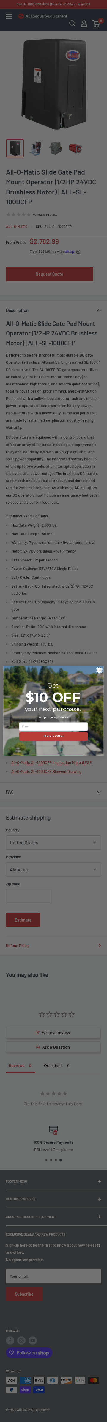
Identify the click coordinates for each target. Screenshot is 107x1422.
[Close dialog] (100, 670)
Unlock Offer (53, 736)
